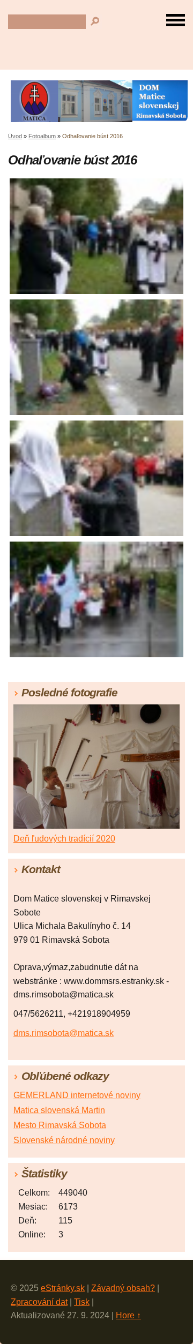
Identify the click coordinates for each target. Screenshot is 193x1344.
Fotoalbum (42, 136)
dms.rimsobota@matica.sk (63, 1033)
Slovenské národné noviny (64, 1140)
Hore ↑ (128, 1315)
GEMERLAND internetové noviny (76, 1095)
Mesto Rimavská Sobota (59, 1125)
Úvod (15, 136)
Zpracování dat (39, 1302)
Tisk (82, 1302)
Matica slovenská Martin (59, 1110)
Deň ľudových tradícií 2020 (64, 838)
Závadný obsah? (123, 1288)
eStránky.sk (63, 1288)
